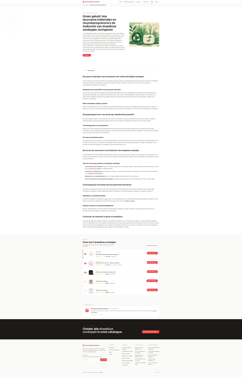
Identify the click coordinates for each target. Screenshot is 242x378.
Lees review (113, 256)
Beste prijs (145, 1)
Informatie (138, 1)
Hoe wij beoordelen (126, 362)
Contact (156, 1)
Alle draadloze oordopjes (129, 1)
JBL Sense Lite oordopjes (102, 281)
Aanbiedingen (111, 347)
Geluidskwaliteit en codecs (127, 351)
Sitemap (157, 372)
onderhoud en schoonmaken (95, 173)
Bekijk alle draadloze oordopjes (150, 331)
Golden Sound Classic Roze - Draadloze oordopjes (107, 263)
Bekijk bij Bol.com (151, 253)
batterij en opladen (130, 201)
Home (120, 1)
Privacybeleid (125, 365)
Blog (152, 1)
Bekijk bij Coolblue (151, 280)
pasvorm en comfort (95, 168)
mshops (101, 372)
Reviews (110, 354)
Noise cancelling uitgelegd (127, 360)
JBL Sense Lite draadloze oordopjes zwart (106, 272)
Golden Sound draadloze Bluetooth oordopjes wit (107, 254)
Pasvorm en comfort (126, 358)
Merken (110, 352)
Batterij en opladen (126, 353)
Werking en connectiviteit (127, 356)
